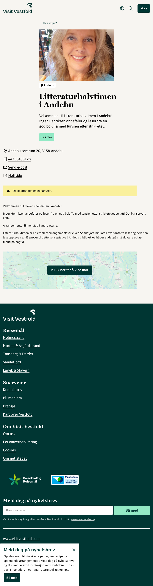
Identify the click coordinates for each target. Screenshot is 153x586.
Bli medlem (12, 398)
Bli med (132, 510)
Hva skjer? (50, 23)
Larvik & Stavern (16, 370)
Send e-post (17, 167)
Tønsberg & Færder (18, 354)
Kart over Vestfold (17, 414)
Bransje (9, 406)
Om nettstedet (15, 458)
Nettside (15, 175)
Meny (144, 8)
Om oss (9, 433)
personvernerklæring (83, 519)
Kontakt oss (12, 389)
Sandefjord (12, 362)
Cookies (9, 450)
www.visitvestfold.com (21, 538)
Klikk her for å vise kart (69, 270)
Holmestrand (13, 337)
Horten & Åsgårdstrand (21, 345)
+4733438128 (19, 159)
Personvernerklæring (20, 442)
